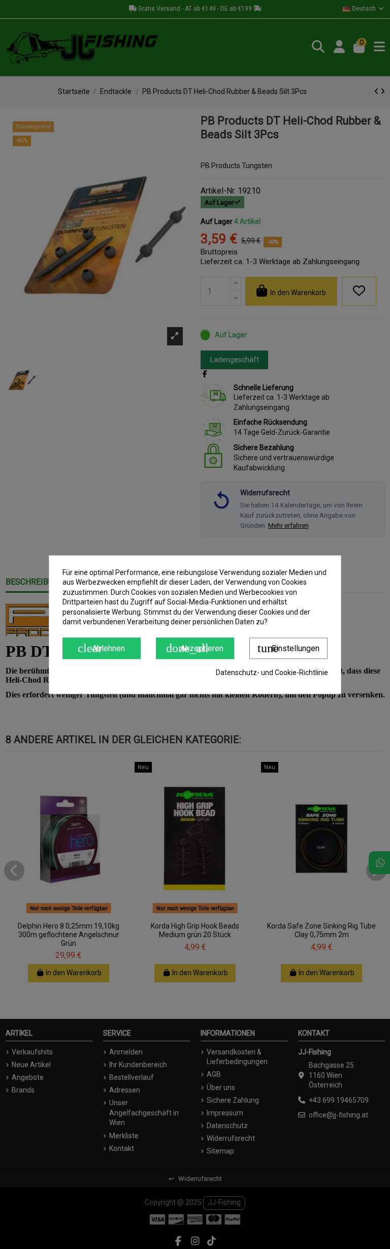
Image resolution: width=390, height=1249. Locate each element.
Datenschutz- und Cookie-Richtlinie (272, 672)
